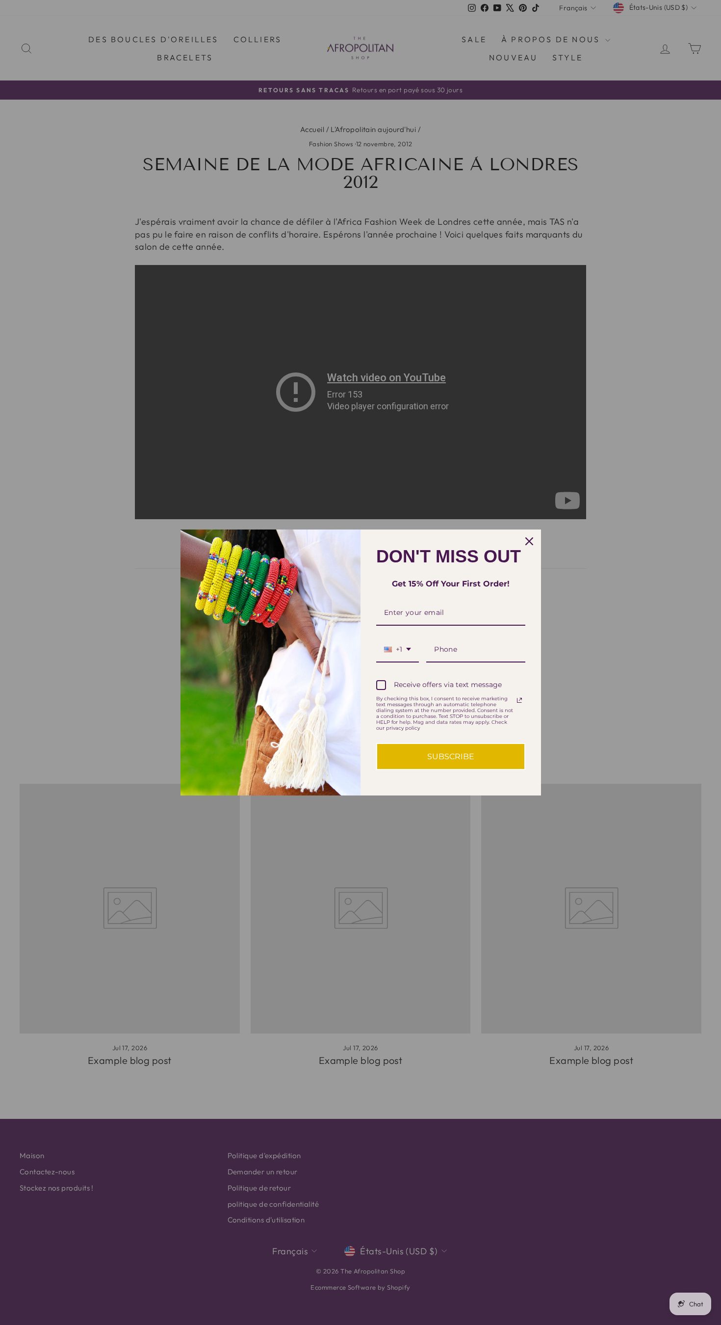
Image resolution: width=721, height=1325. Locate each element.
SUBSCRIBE (450, 756)
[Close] (529, 541)
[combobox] (397, 649)
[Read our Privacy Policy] (519, 700)
